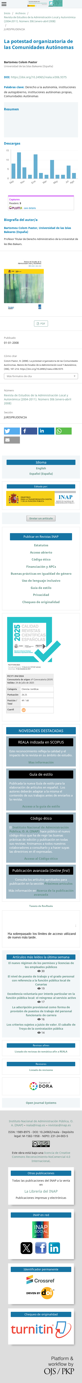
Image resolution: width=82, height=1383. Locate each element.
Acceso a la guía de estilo (41, 806)
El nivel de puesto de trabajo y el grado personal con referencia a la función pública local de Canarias (41, 980)
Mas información (41, 762)
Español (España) (41, 474)
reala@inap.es (35, 1125)
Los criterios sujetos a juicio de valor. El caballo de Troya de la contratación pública (41, 1026)
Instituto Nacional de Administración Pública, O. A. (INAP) (39, 829)
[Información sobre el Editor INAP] (41, 505)
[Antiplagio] (41, 1329)
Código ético (41, 559)
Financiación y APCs (41, 567)
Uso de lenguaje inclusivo (41, 581)
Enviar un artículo (41, 518)
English (41, 468)
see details (30, 208)
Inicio (7, 13)
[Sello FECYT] (34, 669)
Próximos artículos (58, 883)
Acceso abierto (41, 552)
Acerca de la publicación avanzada (54, 892)
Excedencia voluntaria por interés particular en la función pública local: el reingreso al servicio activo (41, 996)
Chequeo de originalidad (41, 602)
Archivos (20, 13)
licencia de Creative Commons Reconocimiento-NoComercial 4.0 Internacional (41, 1157)
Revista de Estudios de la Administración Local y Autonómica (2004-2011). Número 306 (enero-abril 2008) (39, 19)
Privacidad (41, 595)
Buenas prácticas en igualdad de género (41, 574)
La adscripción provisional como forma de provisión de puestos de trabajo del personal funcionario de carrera (41, 1011)
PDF (42, 323)
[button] (12, 431)
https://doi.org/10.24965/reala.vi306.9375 (39, 77)
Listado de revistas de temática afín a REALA (41, 1051)
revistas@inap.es (59, 1125)
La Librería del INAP (41, 1191)
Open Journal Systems (41, 1103)
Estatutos (41, 545)
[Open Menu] (4, 4)
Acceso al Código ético (41, 858)
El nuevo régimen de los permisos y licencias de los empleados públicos (41, 965)
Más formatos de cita (19, 376)
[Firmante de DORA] (41, 1090)
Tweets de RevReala (41, 905)
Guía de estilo (41, 588)
